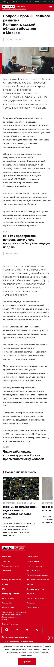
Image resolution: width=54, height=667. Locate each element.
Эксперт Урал (8, 607)
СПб (3, 589)
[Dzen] (7, 630)
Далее (6, 231)
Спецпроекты (33, 607)
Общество (6, 561)
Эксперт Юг (7, 603)
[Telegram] (37, 630)
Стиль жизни (32, 557)
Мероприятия (33, 561)
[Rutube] (27, 630)
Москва (5, 584)
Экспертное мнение (13, 503)
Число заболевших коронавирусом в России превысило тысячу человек (23, 455)
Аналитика (6, 570)
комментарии (11, 182)
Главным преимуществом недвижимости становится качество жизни (20, 512)
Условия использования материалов (17, 642)
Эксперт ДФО (8, 598)
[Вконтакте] (17, 630)
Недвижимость (33, 570)
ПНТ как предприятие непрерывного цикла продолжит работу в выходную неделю (26, 241)
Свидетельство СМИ (36, 598)
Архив (30, 584)
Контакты (31, 594)
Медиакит (31, 603)
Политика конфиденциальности (15, 637)
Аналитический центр (38, 580)
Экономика (6, 557)
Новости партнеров (36, 566)
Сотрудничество (35, 589)
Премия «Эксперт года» (37, 575)
